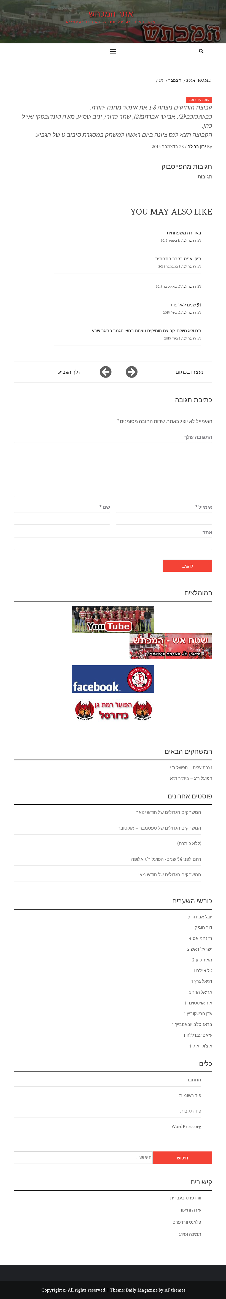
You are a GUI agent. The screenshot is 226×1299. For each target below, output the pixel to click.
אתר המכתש (111, 13)
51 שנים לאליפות (186, 305)
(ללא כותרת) (189, 843)
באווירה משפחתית (184, 233)
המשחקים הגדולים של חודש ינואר (168, 812)
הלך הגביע (70, 372)
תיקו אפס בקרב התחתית (178, 258)
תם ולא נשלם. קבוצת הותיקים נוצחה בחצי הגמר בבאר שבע (146, 330)
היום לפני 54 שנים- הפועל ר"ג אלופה (166, 859)
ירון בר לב (197, 146)
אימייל (203, 507)
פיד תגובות (190, 1111)
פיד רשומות (190, 1095)
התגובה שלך (198, 437)
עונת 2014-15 (199, 100)
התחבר (194, 1079)
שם (104, 507)
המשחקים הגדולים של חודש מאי (169, 874)
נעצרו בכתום (190, 372)
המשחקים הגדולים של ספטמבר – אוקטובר (159, 828)
